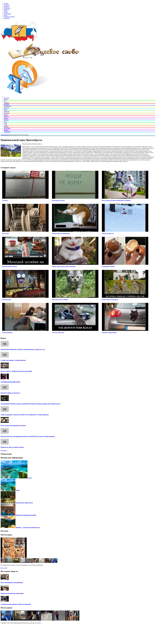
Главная (6, 3)
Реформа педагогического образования (12, 593)
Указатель (6, 97)
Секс (5, 121)
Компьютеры (7, 106)
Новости (6, 6)
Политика (6, 113)
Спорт (5, 125)
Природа (6, 116)
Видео (5, 15)
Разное (6, 118)
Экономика (7, 131)
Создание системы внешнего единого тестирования (16, 604)
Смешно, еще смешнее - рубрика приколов (13, 360)
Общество (7, 111)
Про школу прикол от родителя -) (10, 393)
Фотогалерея (7, 13)
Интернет (6, 104)
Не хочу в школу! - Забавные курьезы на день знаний (16, 371)
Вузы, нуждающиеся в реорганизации (12, 582)
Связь (5, 123)
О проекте (7, 5)
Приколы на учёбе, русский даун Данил (12, 447)
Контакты (6, 18)
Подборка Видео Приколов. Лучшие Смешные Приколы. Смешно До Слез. (23, 349)
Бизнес (6, 99)
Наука (5, 109)
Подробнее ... (4, 450)
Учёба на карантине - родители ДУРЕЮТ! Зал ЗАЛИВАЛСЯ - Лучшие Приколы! (25, 414)
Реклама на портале (9, 16)
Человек (6, 130)
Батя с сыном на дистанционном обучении (13, 425)
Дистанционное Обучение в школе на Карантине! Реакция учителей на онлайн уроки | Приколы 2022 (30, 403)
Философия (7, 128)
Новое (5, 10)
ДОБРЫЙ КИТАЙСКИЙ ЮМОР (10, 382)
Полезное (6, 9)
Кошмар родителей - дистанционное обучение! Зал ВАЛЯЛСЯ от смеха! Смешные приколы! (28, 436)
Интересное (7, 8)
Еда (5, 101)
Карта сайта (4, 568)
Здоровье (6, 102)
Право (5, 114)
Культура (6, 108)
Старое (6, 12)
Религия (6, 119)
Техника (6, 126)
